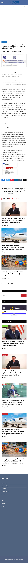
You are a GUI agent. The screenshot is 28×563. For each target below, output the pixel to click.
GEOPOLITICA (5, 491)
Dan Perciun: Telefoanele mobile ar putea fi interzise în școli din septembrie (7, 190)
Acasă (2, 6)
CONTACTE (4, 506)
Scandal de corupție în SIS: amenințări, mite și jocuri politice (20, 190)
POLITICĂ (4, 384)
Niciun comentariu (17, 51)
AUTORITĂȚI (5, 443)
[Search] (26, 2)
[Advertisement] (14, 24)
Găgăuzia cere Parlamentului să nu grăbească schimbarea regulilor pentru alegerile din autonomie (13, 402)
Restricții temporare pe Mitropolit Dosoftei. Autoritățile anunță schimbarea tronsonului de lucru (12, 274)
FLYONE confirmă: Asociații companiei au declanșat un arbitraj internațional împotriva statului (12, 247)
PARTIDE (3, 503)
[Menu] (2, 2)
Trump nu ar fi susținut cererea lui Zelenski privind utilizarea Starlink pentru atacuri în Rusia (13, 343)
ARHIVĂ (3, 501)
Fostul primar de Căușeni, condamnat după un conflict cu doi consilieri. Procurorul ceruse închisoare (13, 220)
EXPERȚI (3, 488)
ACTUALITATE (5, 355)
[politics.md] (14, 2)
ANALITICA (4, 483)
